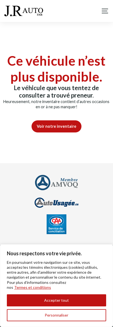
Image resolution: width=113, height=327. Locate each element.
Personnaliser (56, 315)
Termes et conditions (32, 287)
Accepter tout (56, 300)
